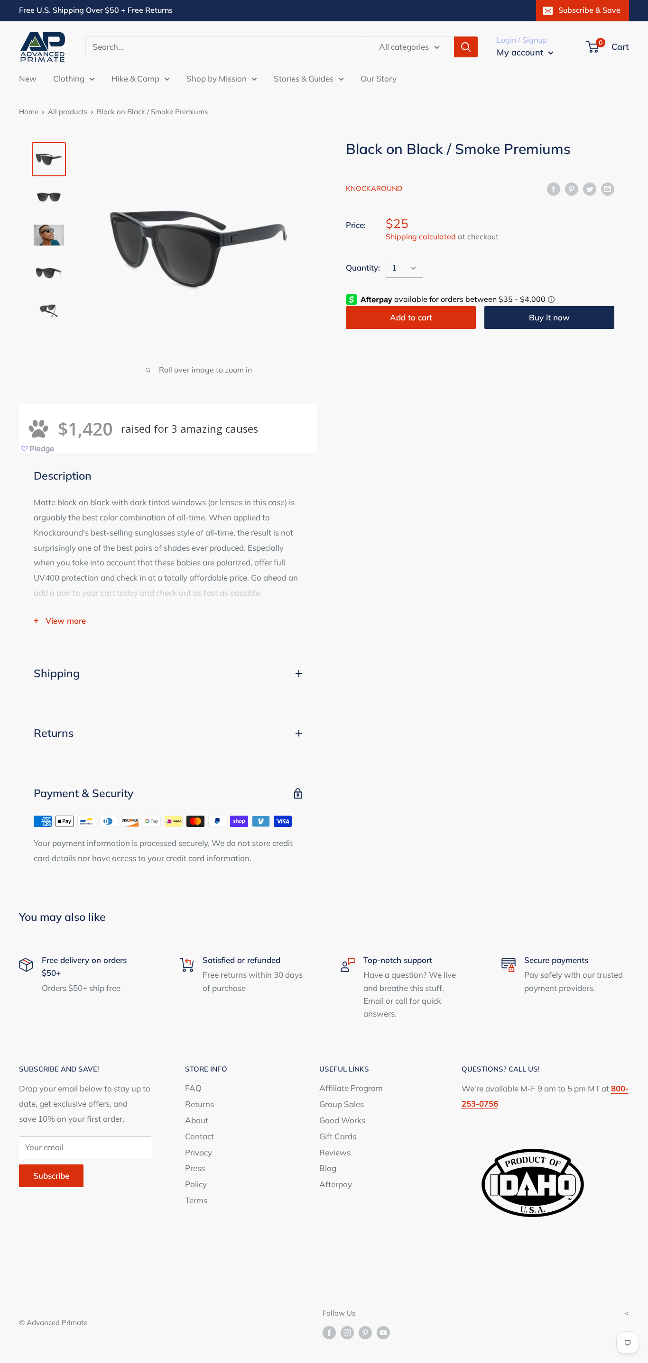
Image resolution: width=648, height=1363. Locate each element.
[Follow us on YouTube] (383, 1332)
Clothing (68, 78)
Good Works (342, 1120)
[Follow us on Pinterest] (365, 1332)
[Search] (466, 46)
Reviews (335, 1152)
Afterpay (335, 1184)
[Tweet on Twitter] (589, 188)
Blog (327, 1168)
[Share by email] (607, 188)
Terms (196, 1200)
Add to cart (411, 317)
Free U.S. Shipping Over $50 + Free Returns (96, 10)
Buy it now (549, 317)
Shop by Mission (216, 78)
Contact (199, 1136)
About (196, 1120)
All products (67, 111)
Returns (199, 1104)
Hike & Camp (135, 78)
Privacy (198, 1152)
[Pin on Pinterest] (571, 188)
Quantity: (363, 268)
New (28, 78)
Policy (196, 1184)
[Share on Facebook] (553, 188)
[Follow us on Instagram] (347, 1332)
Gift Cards (337, 1136)
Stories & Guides (303, 78)
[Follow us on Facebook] (329, 1332)
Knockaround (374, 188)
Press (195, 1168)
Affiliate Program (351, 1088)
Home (28, 111)
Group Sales (341, 1104)
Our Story (379, 78)
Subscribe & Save (589, 10)
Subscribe (51, 1176)
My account (521, 52)
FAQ (193, 1088)
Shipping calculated (421, 237)
